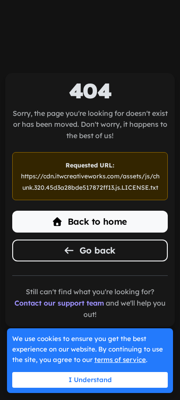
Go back (96, 250)
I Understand (90, 380)
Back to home (96, 221)
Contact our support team (59, 303)
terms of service (120, 359)
